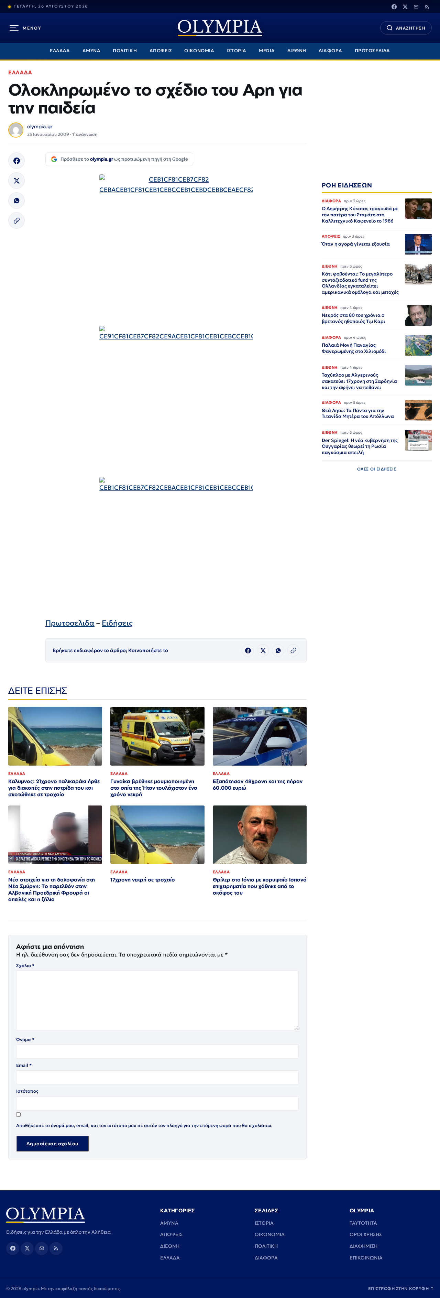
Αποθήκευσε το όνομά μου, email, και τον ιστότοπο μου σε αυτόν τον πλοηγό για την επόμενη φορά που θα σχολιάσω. (144, 1125)
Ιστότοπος (27, 1091)
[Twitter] (405, 6)
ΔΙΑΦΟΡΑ (330, 51)
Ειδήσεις (117, 623)
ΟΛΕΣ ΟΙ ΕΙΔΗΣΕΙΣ (377, 469)
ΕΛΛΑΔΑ (60, 51)
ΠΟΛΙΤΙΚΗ (125, 51)
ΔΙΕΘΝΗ (296, 51)
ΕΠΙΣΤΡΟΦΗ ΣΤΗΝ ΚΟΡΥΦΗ (401, 1288)
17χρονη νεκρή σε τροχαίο (142, 879)
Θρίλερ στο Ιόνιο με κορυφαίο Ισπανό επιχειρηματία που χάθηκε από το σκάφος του (260, 886)
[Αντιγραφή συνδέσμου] (16, 220)
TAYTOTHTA (363, 1223)
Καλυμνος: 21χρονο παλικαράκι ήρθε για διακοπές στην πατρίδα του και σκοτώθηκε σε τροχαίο (54, 788)
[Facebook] (394, 6)
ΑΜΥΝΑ (91, 51)
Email (24, 1065)
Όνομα (25, 1039)
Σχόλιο (25, 966)
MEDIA (267, 51)
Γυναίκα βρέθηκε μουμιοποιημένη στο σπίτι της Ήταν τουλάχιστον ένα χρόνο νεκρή (153, 788)
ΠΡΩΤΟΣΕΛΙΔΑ (372, 51)
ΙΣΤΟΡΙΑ (236, 51)
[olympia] (220, 28)
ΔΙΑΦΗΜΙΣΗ (363, 1246)
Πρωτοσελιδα (70, 623)
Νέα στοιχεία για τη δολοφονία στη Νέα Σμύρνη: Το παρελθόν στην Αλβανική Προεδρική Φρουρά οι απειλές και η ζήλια (51, 889)
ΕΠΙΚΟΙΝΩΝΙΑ (366, 1258)
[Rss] (427, 6)
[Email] (416, 6)
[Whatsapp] (16, 200)
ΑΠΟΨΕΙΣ (161, 51)
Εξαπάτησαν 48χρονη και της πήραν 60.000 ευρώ (257, 784)
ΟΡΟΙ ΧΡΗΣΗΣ (366, 1234)
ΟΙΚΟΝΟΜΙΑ (199, 51)
